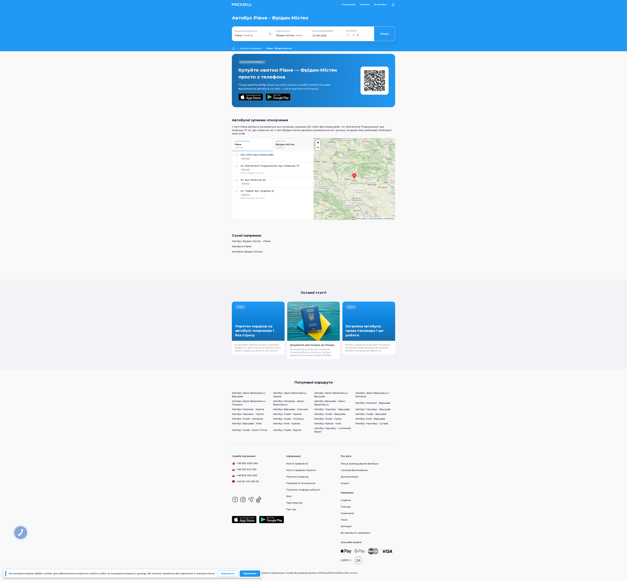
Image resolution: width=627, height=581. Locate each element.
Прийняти (250, 573)
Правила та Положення (300, 483)
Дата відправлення (322, 31)
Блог (289, 496)
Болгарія (346, 526)
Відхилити (227, 573)
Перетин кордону (297, 476)
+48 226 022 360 (246, 469)
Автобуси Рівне (241, 246)
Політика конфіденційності (303, 489)
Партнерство (294, 502)
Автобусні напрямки (250, 48)
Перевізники (349, 4)
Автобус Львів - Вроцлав (370, 414)
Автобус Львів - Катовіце (247, 418)
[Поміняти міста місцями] (270, 34)
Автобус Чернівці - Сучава (371, 423)
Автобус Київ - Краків (286, 423)
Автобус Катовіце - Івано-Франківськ (289, 403)
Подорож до (283, 31)
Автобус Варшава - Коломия (290, 409)
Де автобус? (380, 4)
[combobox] (235, 35)
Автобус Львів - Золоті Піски (249, 430)
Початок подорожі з (246, 31)
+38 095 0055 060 (247, 463)
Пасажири (351, 31)
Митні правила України (300, 470)
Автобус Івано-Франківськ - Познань (249, 403)
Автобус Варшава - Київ (247, 423)
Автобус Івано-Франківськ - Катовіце (372, 395)
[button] (354, 176)
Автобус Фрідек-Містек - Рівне (251, 241)
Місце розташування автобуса (359, 463)
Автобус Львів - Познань (288, 418)
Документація (349, 476)
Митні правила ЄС (297, 463)
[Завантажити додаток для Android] (278, 97)
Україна (346, 500)
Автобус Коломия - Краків (248, 409)
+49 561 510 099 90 (247, 481)
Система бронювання (354, 470)
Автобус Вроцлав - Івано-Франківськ (330, 403)
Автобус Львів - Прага (328, 418)
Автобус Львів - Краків (287, 414)
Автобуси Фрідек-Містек (247, 251)
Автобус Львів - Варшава (330, 414)
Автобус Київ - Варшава (370, 418)
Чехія (344, 519)
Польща (346, 506)
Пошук (384, 33)
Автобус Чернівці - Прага (248, 414)
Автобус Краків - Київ (327, 423)
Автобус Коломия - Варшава (372, 402)
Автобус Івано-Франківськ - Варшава (249, 395)
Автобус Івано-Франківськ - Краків (290, 395)
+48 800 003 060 (246, 475)
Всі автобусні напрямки (355, 532)
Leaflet (362, 218)
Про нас (291, 509)
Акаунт (345, 483)
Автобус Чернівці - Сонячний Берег (332, 430)
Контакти (365, 4)
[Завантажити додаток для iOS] (250, 97)
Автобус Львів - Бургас (287, 430)
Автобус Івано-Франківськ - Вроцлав (331, 395)
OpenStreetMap (376, 218)
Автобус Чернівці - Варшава (332, 409)
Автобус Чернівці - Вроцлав (372, 409)
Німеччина (347, 513)
